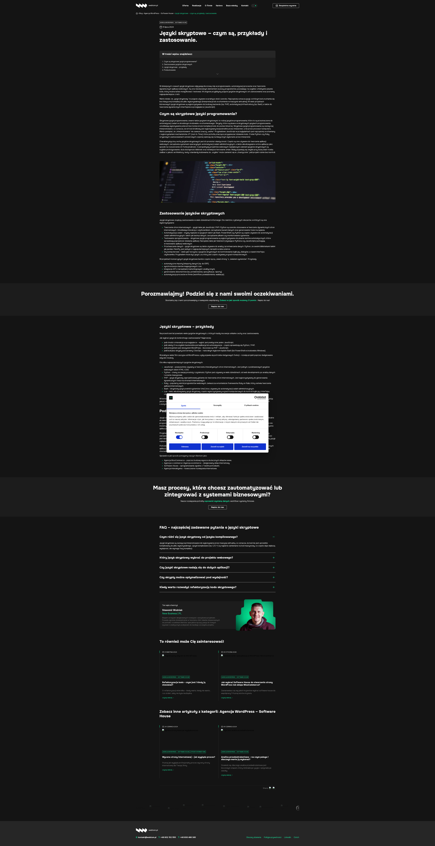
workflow (198, 274)
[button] (185, 5)
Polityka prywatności (272, 837)
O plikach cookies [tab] (251, 405)
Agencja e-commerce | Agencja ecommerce (182, 463)
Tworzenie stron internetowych (177, 227)
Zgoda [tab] (183, 406)
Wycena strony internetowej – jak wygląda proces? (188, 757)
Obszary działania (253, 837)
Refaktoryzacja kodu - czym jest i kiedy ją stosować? (183, 683)
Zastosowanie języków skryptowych (178, 64)
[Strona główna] (137, 13)
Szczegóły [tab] (217, 405)
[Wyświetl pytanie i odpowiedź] (274, 537)
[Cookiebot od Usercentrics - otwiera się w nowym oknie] (256, 397)
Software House (171, 466)
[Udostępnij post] (270, 788)
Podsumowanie (170, 70)
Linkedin (287, 837)
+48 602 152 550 (167, 837)
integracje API (170, 269)
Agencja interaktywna (173, 468)
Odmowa (185, 447)
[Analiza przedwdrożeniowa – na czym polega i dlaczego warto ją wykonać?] (247, 739)
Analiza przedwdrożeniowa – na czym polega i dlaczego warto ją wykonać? (244, 758)
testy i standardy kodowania (196, 152)
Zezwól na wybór (217, 447)
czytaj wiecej (167, 698)
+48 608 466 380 (187, 837)
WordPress (196, 348)
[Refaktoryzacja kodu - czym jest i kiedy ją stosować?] (188, 664)
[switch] (205, 437)
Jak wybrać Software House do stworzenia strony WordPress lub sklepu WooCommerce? (247, 683)
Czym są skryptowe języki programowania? (180, 62)
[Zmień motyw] (254, 5)
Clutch (296, 837)
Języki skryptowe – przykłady (175, 67)
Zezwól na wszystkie (250, 447)
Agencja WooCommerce (174, 460)
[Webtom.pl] (147, 6)
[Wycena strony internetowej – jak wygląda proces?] (188, 739)
